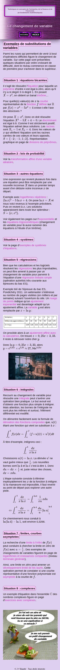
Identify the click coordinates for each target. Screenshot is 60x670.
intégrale (24, 398)
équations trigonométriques (23, 222)
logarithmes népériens (33, 197)
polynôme (8, 89)
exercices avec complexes (20, 600)
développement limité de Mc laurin (23, 567)
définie (43, 104)
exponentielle (46, 219)
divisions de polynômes (42, 142)
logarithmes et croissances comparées (25, 556)
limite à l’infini (34, 542)
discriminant (49, 120)
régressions (25, 268)
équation (33, 86)
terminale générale (14, 559)
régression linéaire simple (37, 277)
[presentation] (8, 95)
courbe (44, 101)
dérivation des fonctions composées (24, 422)
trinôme (41, 95)
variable (32, 307)
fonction (31, 104)
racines (50, 126)
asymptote (9, 576)
